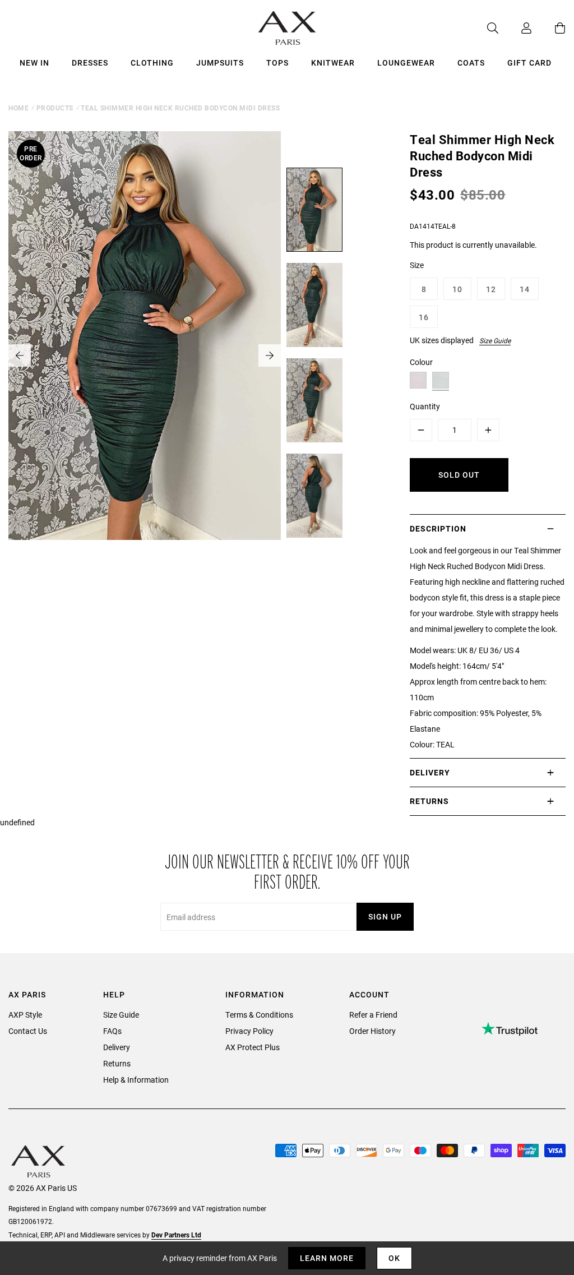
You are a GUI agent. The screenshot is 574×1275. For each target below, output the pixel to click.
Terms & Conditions (259, 1014)
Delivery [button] (430, 772)
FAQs (112, 1030)
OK (394, 1258)
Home (18, 107)
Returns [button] (429, 801)
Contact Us (27, 1030)
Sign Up (385, 916)
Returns (117, 1063)
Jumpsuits (220, 62)
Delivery (116, 1047)
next (269, 355)
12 (491, 289)
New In (34, 62)
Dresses (90, 62)
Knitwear (333, 62)
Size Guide (495, 340)
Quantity (425, 406)
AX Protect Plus (252, 1047)
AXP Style (25, 1014)
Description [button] (438, 528)
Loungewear (406, 62)
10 (457, 289)
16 (424, 317)
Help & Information (136, 1079)
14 (525, 289)
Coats (471, 62)
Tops (277, 62)
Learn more (327, 1258)
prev (19, 355)
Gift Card (529, 62)
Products (54, 107)
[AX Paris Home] (287, 28)
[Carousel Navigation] (144, 355)
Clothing (152, 62)
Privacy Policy (249, 1030)
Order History (372, 1030)
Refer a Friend (373, 1014)
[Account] (515, 28)
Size (417, 265)
